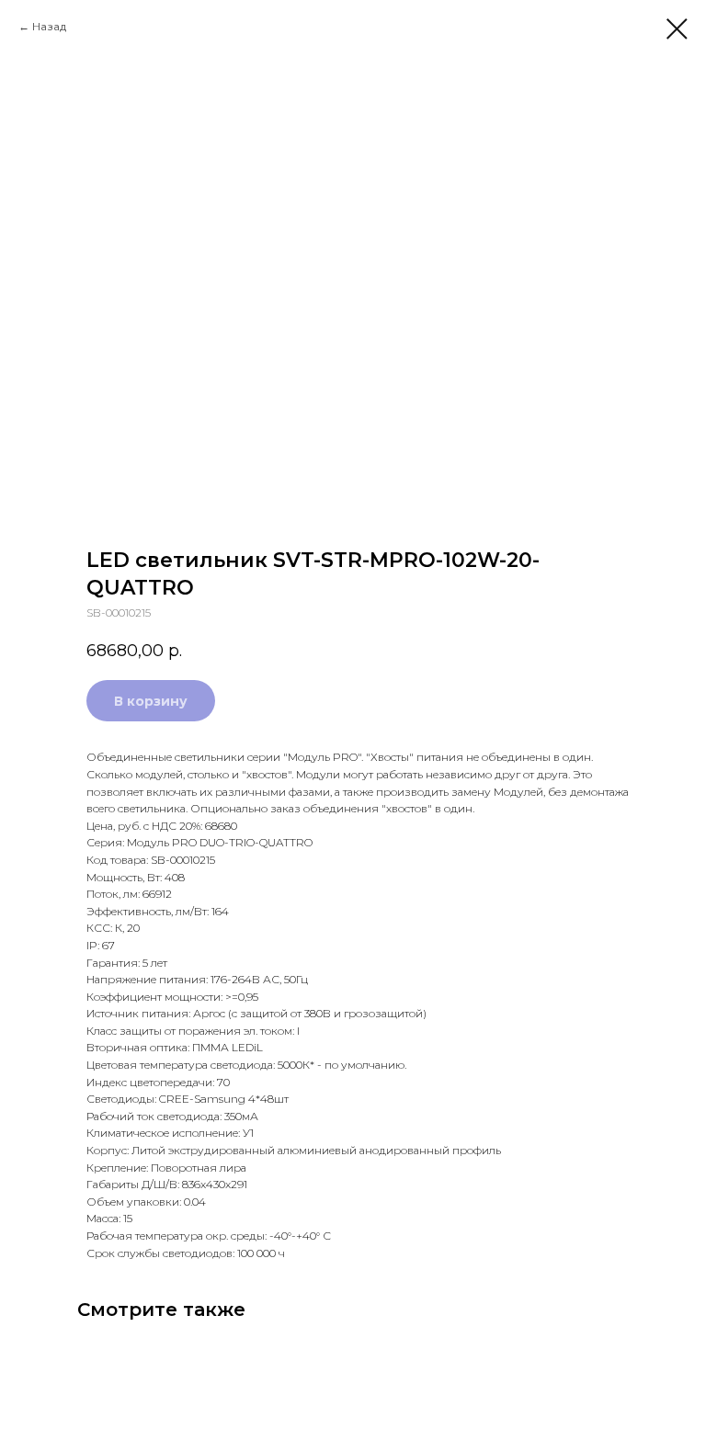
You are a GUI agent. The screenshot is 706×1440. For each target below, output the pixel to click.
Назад (49, 26)
